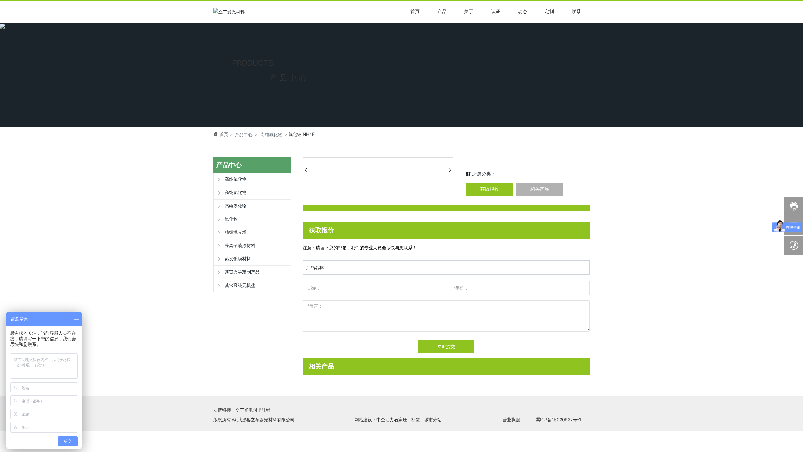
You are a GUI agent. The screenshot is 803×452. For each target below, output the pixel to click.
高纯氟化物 (271, 134)
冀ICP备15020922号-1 (558, 419)
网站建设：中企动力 (374, 419)
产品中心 (244, 134)
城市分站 (433, 419)
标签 (415, 419)
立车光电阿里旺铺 (252, 409)
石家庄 (400, 419)
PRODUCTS (252, 62)
